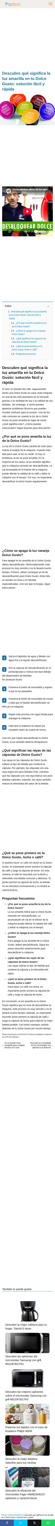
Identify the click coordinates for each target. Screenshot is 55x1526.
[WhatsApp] (48, 1523)
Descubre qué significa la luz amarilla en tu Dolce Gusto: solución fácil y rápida (28, 315)
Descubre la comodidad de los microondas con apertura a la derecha (40, 1045)
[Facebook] (7, 1523)
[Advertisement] (27, 40)
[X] (34, 1523)
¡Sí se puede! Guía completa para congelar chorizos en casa (14, 1045)
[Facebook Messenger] (21, 1523)
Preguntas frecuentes (26, 354)
